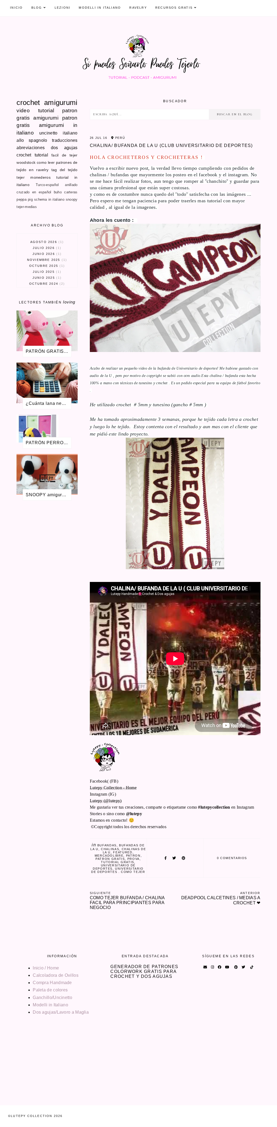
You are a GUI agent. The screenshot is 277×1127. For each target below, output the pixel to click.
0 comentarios (232, 858)
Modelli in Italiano (100, 7)
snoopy (72, 199)
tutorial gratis (117, 862)
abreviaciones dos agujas (47, 147)
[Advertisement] (47, 594)
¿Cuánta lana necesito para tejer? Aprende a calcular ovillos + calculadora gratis (48, 403)
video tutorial (35, 110)
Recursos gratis (174, 7)
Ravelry (138, 7)
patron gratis (110, 858)
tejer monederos (34, 177)
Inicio (16, 7)
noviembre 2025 (46, 259)
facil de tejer (64, 155)
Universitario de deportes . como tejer (118, 870)
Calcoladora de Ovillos (55, 975)
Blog (36, 7)
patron (133, 855)
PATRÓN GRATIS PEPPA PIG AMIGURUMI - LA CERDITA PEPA (48, 351)
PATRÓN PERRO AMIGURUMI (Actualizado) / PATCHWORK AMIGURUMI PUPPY (48, 442)
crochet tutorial (32, 155)
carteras (70, 192)
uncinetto (48, 133)
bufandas (107, 845)
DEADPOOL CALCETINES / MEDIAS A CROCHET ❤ (220, 898)
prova (133, 858)
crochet (28, 102)
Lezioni (62, 7)
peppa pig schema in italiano (40, 199)
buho (58, 192)
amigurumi (61, 102)
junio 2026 (46, 253)
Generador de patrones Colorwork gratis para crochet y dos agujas (144, 971)
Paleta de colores (50, 990)
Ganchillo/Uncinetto (52, 997)
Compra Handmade (52, 982)
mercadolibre (109, 855)
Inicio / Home (46, 968)
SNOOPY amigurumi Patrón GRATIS (48, 494)
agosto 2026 (46, 242)
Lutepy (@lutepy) (106, 800)
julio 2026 (46, 247)
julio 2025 (46, 271)
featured (122, 852)
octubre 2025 (46, 265)
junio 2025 (46, 277)
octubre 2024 (46, 283)
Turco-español (47, 185)
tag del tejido (64, 170)
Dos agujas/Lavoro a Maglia (61, 1012)
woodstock (26, 162)
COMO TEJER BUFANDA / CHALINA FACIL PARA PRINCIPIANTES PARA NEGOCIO (127, 900)
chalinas (110, 849)
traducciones (65, 140)
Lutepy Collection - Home (113, 787)
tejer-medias (27, 207)
